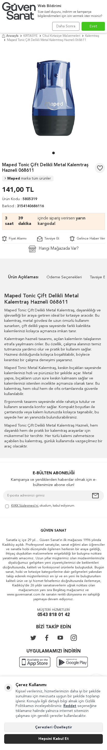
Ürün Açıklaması (23, 277)
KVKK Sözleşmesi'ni (24, 505)
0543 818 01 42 (53, 615)
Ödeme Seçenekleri (64, 277)
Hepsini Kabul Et (53, 739)
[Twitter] (33, 637)
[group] (53, 98)
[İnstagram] (74, 637)
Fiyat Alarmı (16, 238)
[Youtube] (60, 637)
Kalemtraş (92, 36)
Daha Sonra (65, 26)
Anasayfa (12, 36)
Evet (93, 26)
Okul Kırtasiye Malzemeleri (61, 36)
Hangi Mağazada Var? (59, 249)
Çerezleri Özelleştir (53, 727)
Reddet (69, 706)
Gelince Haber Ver (90, 238)
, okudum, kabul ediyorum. (43, 505)
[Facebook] (47, 637)
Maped (29, 178)
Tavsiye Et (50, 238)
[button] (53, 153)
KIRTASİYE (30, 36)
